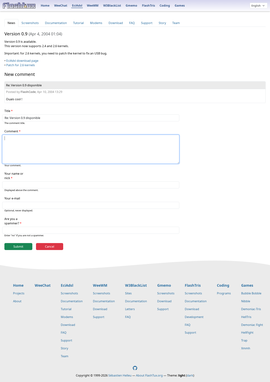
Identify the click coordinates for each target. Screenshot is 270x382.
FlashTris (148, 5)
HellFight (247, 332)
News (11, 23)
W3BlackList (112, 5)
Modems (96, 23)
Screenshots (30, 23)
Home (45, 5)
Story (162, 23)
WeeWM (92, 5)
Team (176, 23)
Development (194, 317)
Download (116, 23)
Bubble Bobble (251, 293)
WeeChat (60, 5)
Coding (165, 5)
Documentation (56, 23)
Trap (244, 340)
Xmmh (245, 348)
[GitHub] (135, 368)
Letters (130, 309)
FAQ (132, 23)
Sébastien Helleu (120, 375)
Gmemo (131, 5)
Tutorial (78, 23)
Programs (224, 293)
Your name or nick (13, 176)
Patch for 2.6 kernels (20, 65)
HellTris (246, 317)
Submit (18, 247)
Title (7, 111)
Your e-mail (12, 198)
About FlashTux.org (149, 375)
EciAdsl (77, 5)
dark (190, 375)
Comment (11, 131)
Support (146, 23)
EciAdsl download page (22, 61)
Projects (18, 293)
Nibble (245, 301)
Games (180, 5)
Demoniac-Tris (251, 309)
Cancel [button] (49, 247)
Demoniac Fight (252, 325)
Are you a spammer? (11, 221)
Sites (128, 293)
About (17, 301)
